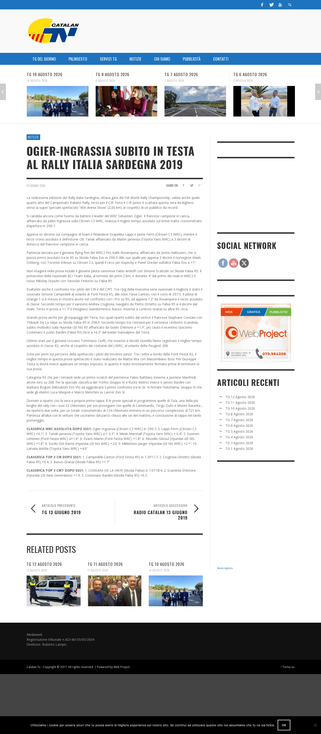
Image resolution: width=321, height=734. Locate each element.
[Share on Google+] (199, 185)
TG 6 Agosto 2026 (181, 74)
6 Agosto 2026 (174, 80)
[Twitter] (271, 4)
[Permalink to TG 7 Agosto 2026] (126, 101)
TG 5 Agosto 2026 (250, 74)
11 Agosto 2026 (98, 570)
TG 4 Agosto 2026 (239, 437)
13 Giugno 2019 (36, 185)
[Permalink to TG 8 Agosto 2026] (57, 101)
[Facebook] (262, 4)
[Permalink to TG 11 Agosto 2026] (115, 590)
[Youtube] (280, 4)
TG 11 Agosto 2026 (105, 564)
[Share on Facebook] (183, 185)
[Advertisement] (252, 194)
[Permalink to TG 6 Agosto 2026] (195, 101)
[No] (315, 725)
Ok (284, 725)
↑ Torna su (287, 667)
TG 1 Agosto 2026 (239, 448)
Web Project (122, 667)
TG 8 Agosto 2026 (44, 74)
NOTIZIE (33, 137)
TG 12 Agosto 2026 (44, 564)
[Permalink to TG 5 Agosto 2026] (264, 101)
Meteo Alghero (225, 568)
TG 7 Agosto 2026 (112, 74)
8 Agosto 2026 (37, 80)
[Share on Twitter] (191, 185)
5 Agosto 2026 (243, 80)
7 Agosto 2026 (105, 80)
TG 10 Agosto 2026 (166, 564)
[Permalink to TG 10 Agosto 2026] (176, 590)
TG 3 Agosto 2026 (239, 443)
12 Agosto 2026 (37, 570)
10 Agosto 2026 (159, 570)
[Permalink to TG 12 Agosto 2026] (54, 590)
